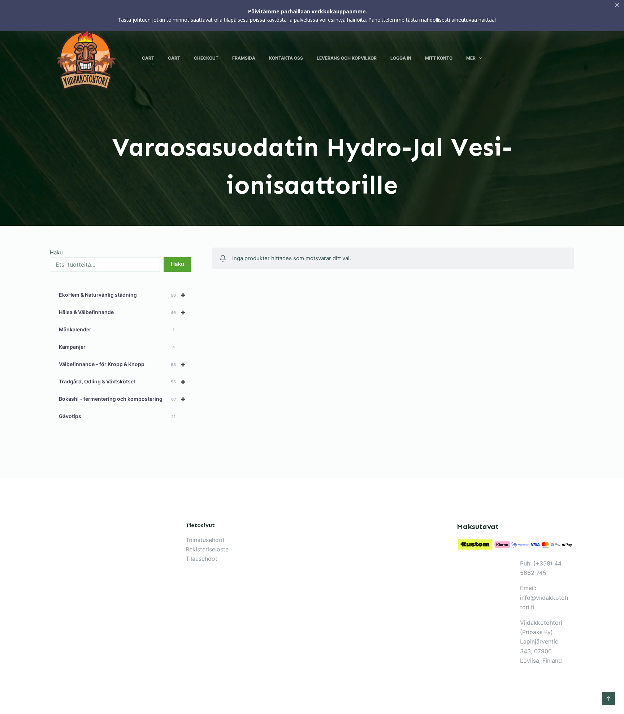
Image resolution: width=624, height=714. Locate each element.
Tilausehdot (201, 558)
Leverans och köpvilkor (347, 58)
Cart (148, 58)
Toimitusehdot (205, 539)
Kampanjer (117, 347)
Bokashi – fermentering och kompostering (122, 399)
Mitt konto (438, 58)
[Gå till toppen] (608, 698)
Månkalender (116, 329)
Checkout (206, 58)
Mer (471, 58)
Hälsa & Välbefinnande (122, 312)
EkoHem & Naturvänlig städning (122, 295)
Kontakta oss (286, 58)
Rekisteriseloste (207, 549)
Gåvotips (117, 416)
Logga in (400, 58)
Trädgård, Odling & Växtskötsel (122, 381)
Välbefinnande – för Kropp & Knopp (122, 364)
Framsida (243, 58)
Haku (56, 252)
